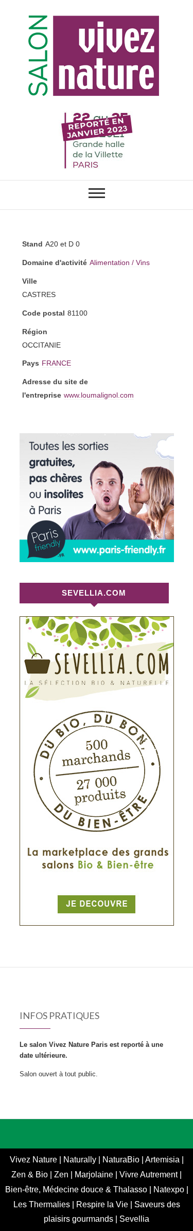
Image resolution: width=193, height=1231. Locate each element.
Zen (62, 1174)
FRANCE (56, 363)
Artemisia (163, 1159)
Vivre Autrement (149, 1174)
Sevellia (134, 1218)
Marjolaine (95, 1174)
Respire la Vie (102, 1204)
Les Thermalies (41, 1204)
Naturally (80, 1159)
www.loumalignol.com (99, 395)
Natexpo (169, 1189)
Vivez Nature (34, 1159)
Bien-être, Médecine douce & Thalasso (77, 1189)
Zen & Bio (30, 1174)
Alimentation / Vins (120, 262)
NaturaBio (122, 1159)
